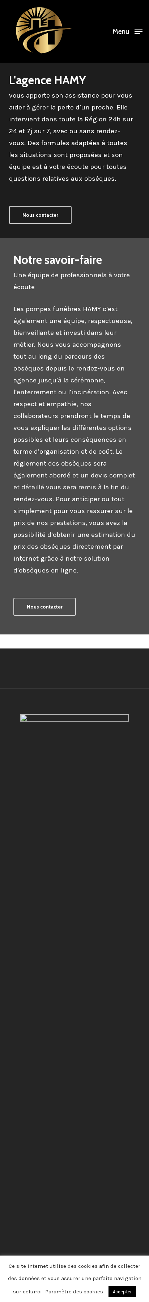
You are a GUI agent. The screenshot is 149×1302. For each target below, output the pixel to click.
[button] (127, 31)
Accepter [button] (122, 1291)
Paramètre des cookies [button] (74, 1291)
